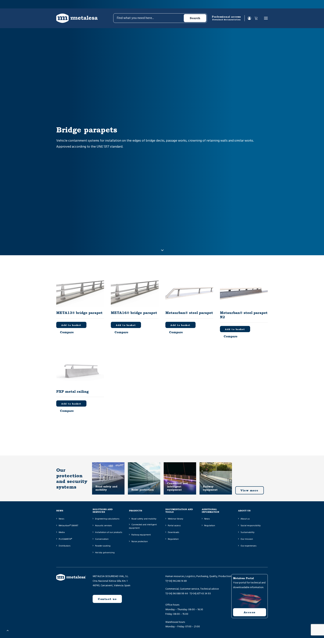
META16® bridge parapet (134, 313)
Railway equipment (141, 534)
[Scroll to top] (7, 630)
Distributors (64, 545)
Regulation (173, 539)
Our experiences (248, 545)
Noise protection (139, 541)
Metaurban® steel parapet (189, 313)
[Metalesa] (77, 18)
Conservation (102, 539)
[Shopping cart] (254, 18)
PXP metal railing (72, 391)
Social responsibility (251, 525)
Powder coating (102, 545)
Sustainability (247, 532)
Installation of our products (108, 532)
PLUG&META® (65, 539)
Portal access (174, 525)
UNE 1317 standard (109, 146)
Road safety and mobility (143, 518)
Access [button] (250, 612)
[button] (265, 18)
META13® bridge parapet (79, 313)
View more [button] (250, 490)
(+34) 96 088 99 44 (177, 593)
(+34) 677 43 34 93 (201, 593)
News (61, 518)
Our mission (247, 539)
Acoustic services (103, 525)
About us (245, 518)
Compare (67, 332)
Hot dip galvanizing (105, 552)
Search (195, 18)
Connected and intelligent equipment (143, 526)
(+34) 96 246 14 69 (177, 581)
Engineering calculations (107, 518)
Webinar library (175, 518)
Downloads (173, 532)
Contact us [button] (107, 598)
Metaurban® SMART (68, 525)
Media (62, 532)
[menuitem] (159, 18)
